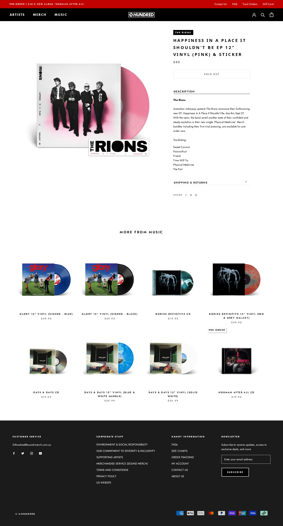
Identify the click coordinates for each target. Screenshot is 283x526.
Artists (17, 14)
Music (60, 14)
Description (184, 91)
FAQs (175, 444)
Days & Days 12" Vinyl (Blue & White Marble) (109, 394)
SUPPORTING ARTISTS (109, 457)
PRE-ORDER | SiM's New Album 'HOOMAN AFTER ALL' (47, 4)
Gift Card (268, 4)
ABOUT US (178, 476)
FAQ (234, 4)
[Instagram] (31, 453)
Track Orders (250, 4)
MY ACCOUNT (180, 463)
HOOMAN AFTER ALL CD (237, 392)
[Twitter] (191, 195)
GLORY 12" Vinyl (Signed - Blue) (46, 314)
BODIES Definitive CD (173, 314)
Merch (39, 14)
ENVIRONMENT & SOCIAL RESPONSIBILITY (122, 444)
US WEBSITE (103, 482)
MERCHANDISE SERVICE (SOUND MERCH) (122, 463)
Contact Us (220, 4)
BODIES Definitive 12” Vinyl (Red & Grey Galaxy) (236, 316)
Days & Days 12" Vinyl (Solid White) (173, 394)
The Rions (183, 32)
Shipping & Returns (191, 182)
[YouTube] (40, 453)
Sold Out (211, 74)
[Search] (263, 15)
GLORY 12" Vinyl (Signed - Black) (110, 314)
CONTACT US (180, 470)
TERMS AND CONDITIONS (112, 470)
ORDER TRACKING (183, 457)
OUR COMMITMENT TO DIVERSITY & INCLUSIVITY (125, 451)
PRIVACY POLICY (106, 476)
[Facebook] (186, 195)
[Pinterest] (196, 195)
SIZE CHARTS (180, 451)
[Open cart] (271, 14)
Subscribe (235, 472)
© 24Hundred (25, 513)
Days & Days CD (46, 392)
